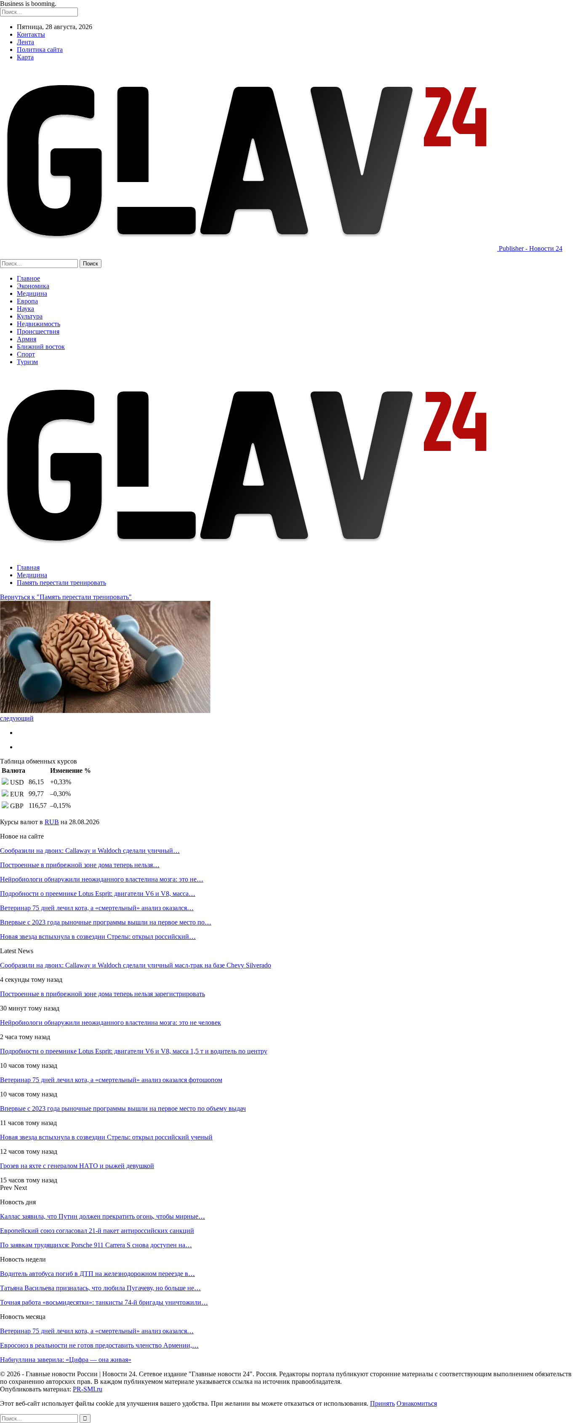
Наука (25, 308)
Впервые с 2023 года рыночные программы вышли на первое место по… (105, 922)
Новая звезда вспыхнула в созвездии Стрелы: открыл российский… (98, 936)
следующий (17, 718)
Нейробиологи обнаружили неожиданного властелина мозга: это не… (101, 879)
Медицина (32, 293)
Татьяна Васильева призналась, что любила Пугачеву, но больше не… (100, 1288)
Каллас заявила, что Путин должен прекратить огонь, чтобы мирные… (102, 1216)
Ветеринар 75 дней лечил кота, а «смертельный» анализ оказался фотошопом (111, 1079)
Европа (27, 301)
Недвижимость (38, 323)
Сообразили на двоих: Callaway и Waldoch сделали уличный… (90, 850)
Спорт (26, 354)
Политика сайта (40, 49)
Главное (28, 278)
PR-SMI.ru (87, 1389)
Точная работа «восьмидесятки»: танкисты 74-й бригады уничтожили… (104, 1302)
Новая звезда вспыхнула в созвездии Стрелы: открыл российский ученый (106, 1137)
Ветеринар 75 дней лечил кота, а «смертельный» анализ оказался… (97, 907)
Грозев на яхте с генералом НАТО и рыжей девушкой (77, 1165)
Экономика (33, 285)
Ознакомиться (417, 1403)
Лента (25, 42)
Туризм (27, 361)
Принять (382, 1403)
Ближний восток (41, 346)
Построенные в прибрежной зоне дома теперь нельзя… (80, 864)
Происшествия (38, 331)
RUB (52, 821)
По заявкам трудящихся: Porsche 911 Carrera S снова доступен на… (96, 1245)
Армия (26, 339)
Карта (25, 57)
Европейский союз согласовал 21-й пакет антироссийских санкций (97, 1230)
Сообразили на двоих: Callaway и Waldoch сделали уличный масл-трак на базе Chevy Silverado (135, 965)
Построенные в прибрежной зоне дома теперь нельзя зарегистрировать (102, 993)
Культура (30, 316)
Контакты (31, 34)
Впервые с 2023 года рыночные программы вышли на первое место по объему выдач (123, 1108)
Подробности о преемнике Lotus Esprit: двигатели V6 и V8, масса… (97, 893)
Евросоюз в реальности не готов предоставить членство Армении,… (99, 1345)
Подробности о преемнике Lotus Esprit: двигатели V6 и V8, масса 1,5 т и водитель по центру (133, 1051)
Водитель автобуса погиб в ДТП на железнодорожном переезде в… (97, 1273)
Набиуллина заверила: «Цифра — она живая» (65, 1359)
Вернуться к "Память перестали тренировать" (66, 596)
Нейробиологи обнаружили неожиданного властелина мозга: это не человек (110, 1022)
